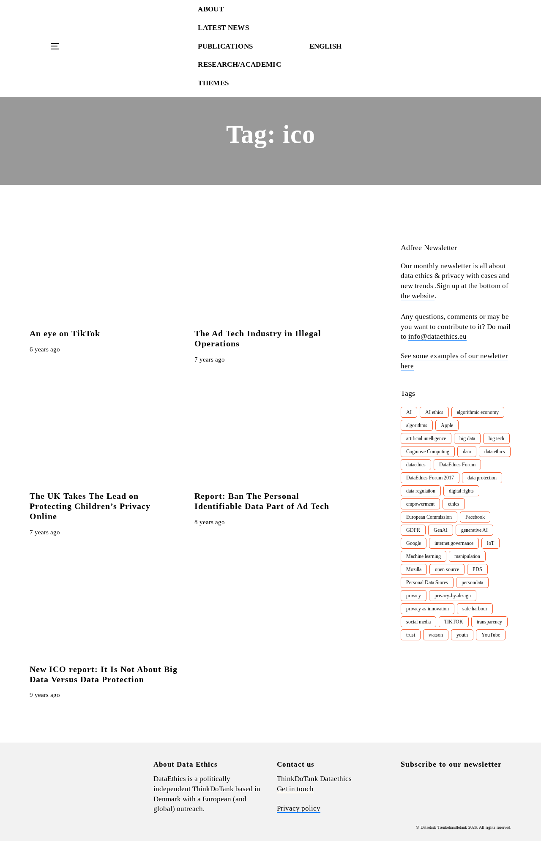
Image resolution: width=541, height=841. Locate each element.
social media (418, 622)
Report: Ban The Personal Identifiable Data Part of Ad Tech (261, 501)
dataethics (416, 465)
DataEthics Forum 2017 (430, 478)
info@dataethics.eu (437, 336)
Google (413, 543)
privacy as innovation (427, 609)
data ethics (494, 452)
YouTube (490, 635)
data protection (482, 478)
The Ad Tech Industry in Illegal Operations (257, 338)
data (467, 452)
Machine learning (423, 556)
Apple (447, 425)
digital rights (461, 491)
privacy (413, 596)
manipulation (467, 556)
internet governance (453, 543)
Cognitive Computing (427, 452)
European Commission (429, 517)
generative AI (474, 530)
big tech (496, 438)
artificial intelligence (426, 438)
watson (436, 635)
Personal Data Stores (427, 582)
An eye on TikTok (65, 333)
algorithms (416, 425)
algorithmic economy (478, 412)
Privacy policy (298, 808)
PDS (477, 569)
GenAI (441, 530)
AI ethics (434, 412)
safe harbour (474, 609)
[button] (329, 46)
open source (447, 569)
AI (409, 412)
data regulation (420, 491)
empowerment (420, 504)
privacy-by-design (452, 596)
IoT (490, 543)
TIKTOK (453, 622)
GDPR (413, 530)
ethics (453, 504)
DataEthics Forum (457, 465)
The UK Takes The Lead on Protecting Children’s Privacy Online (90, 506)
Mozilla (413, 569)
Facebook (475, 517)
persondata (472, 582)
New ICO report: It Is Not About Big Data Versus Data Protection (104, 674)
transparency (489, 622)
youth (462, 635)
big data (467, 438)
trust (410, 635)
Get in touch (295, 789)
